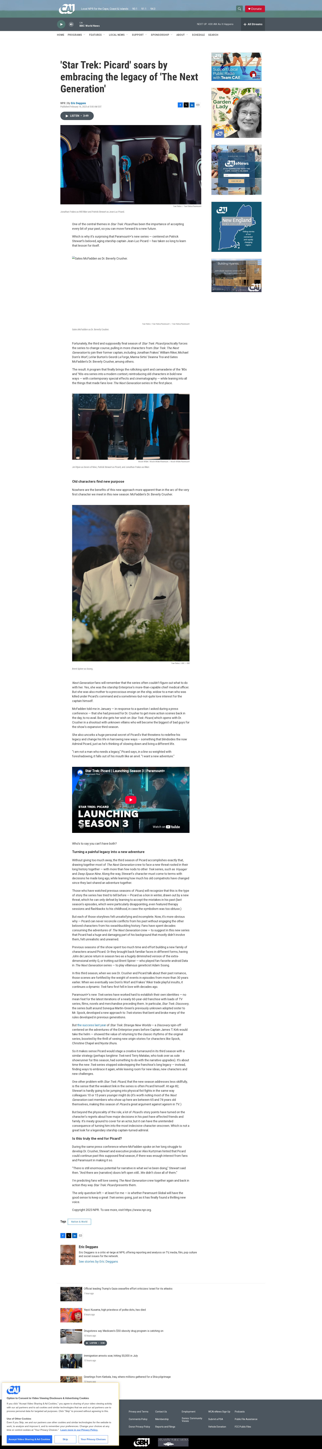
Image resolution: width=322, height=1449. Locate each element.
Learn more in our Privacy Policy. (79, 1430)
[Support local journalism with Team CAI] (236, 67)
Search (213, 35)
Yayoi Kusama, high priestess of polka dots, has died (115, 1309)
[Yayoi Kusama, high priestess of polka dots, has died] (71, 1315)
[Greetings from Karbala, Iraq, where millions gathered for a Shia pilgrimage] (71, 1382)
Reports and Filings (165, 1427)
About (180, 35)
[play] (61, 24)
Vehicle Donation (217, 1427)
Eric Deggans (78, 103)
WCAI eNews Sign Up (219, 1411)
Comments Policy (138, 1419)
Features (95, 35)
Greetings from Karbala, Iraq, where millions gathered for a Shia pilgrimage (127, 1376)
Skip (65, 1439)
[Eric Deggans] (67, 1255)
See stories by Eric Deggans (98, 1261)
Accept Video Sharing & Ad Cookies (29, 1439)
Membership (162, 1419)
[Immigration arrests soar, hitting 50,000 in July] (71, 1361)
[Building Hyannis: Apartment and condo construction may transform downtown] (236, 275)
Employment (188, 1411)
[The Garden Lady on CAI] (236, 113)
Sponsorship (160, 35)
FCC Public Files (243, 1427)
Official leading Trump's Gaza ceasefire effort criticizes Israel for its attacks (128, 1288)
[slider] (76, 24)
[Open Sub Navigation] (84, 35)
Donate (256, 9)
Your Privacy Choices (93, 1439)
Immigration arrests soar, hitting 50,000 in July (111, 1355)
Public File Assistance (246, 1419)
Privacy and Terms (138, 1411)
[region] (60, 1414)
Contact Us (161, 1411)
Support (138, 35)
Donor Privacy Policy (139, 1427)
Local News (117, 35)
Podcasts (240, 1411)
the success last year (92, 1025)
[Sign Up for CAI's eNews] (236, 170)
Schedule (198, 35)
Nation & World (79, 1221)
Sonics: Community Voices (192, 1419)
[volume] (71, 24)
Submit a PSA (215, 1419)
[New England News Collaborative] (236, 227)
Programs (75, 35)
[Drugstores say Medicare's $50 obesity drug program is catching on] (71, 1336)
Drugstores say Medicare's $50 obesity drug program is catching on (123, 1330)
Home (60, 35)
